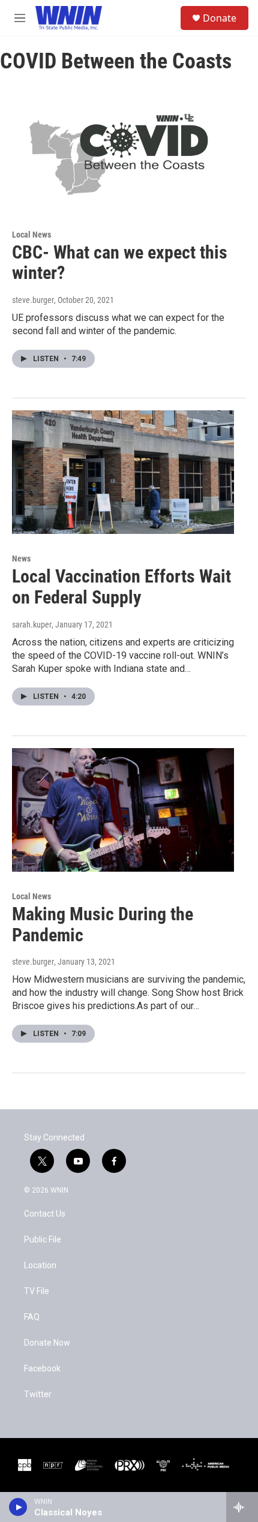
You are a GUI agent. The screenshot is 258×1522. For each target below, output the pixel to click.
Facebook (42, 1368)
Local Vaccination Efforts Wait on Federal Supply (121, 587)
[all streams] (242, 1507)
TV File (36, 1291)
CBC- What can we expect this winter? (119, 263)
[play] (18, 1507)
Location (40, 1265)
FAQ (32, 1317)
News (21, 558)
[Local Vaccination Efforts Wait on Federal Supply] (123, 472)
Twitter (38, 1394)
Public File (42, 1239)
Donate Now (47, 1342)
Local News (31, 234)
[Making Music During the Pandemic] (123, 810)
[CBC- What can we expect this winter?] (123, 147)
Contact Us (44, 1213)
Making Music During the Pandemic (102, 924)
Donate (219, 18)
